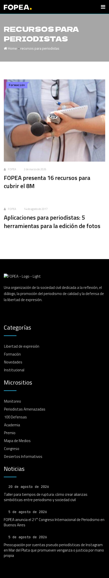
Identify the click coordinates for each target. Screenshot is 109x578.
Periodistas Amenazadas (24, 409)
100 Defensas (15, 417)
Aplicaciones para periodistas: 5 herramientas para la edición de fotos (52, 221)
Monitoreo (12, 401)
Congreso (11, 449)
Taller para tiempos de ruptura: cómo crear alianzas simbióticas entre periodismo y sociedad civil (45, 497)
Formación (12, 354)
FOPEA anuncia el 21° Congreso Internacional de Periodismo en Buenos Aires (54, 522)
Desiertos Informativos (23, 456)
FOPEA (12, 169)
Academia (12, 425)
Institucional (14, 370)
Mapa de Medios (17, 441)
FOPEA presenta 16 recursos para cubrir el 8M (47, 181)
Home (12, 48)
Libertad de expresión (21, 346)
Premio (9, 433)
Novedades (13, 362)
